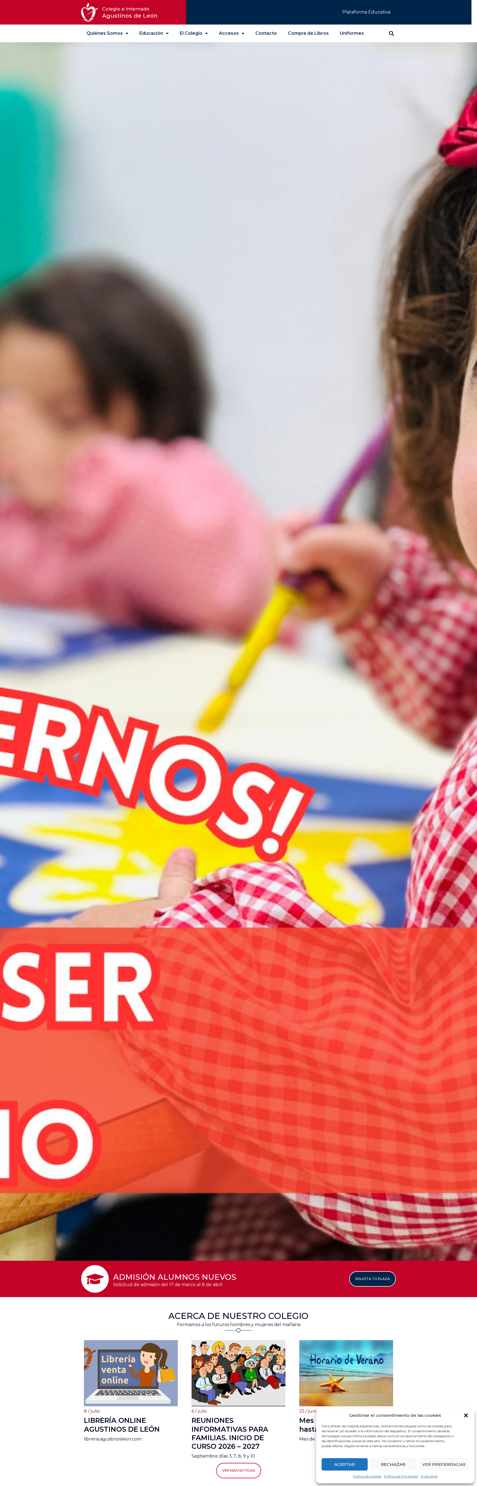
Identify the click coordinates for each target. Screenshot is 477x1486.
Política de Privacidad (401, 1476)
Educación (151, 33)
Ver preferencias (444, 1464)
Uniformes (352, 33)
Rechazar (393, 1464)
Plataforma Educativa (366, 12)
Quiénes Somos (105, 33)
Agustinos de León (130, 12)
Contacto (266, 33)
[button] (466, 1415)
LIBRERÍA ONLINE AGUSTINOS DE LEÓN (122, 1424)
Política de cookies (367, 1476)
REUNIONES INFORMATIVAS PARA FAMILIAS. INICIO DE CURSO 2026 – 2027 (230, 1433)
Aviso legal (429, 1476)
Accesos (229, 33)
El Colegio (191, 33)
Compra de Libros (308, 33)
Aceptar (344, 1464)
